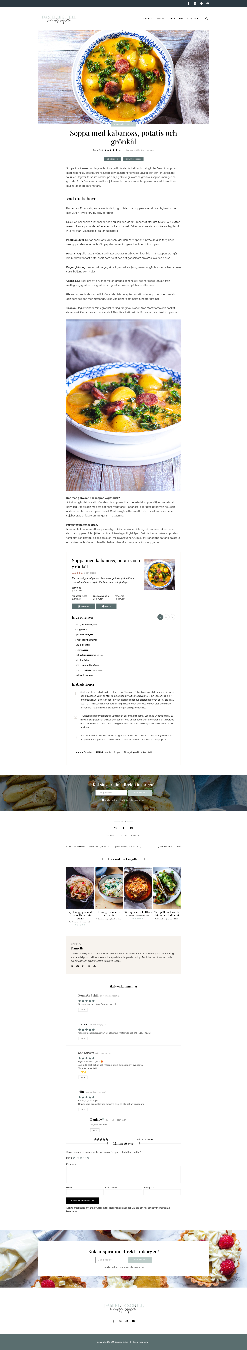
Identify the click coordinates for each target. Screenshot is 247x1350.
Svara (83, 1010)
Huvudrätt (120, 124)
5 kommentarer (147, 150)
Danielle (81, 847)
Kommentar (72, 1164)
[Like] (115, 828)
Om (181, 18)
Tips (172, 18)
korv (124, 836)
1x (160, 617)
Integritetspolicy (140, 1342)
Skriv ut (84, 606)
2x (166, 617)
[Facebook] (123, 828)
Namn (69, 1187)
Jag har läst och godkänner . (124, 800)
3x (172, 617)
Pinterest (201, 3)
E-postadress (111, 1187)
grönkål (112, 836)
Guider (161, 18)
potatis (135, 836)
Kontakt (193, 18)
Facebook (188, 3)
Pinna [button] (107, 606)
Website (73, 966)
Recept (147, 18)
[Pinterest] (131, 828)
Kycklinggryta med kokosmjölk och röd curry (80, 915)
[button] (73, 573)
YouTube (208, 3)
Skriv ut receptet (133, 159)
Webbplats (149, 1187)
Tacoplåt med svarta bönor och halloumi (166, 913)
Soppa (130, 124)
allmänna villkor (137, 800)
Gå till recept (112, 159)
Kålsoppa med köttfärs (138, 912)
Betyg (69, 1158)
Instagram (195, 3)
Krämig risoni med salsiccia (109, 913)
